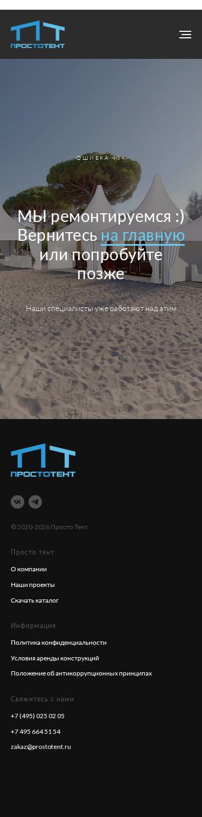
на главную (143, 462)
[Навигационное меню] (185, 34)
